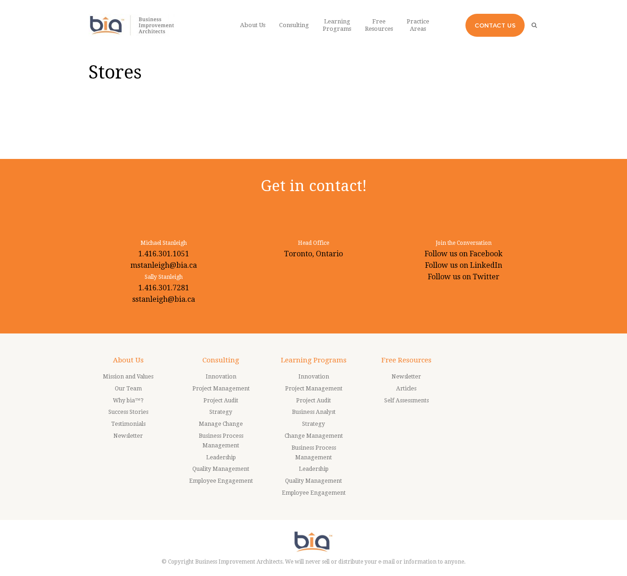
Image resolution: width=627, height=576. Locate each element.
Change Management (314, 436)
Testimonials (128, 424)
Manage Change (221, 424)
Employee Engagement (221, 481)
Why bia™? (128, 400)
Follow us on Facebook (464, 253)
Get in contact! (314, 186)
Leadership (221, 457)
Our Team (128, 388)
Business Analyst (314, 412)
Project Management (221, 388)
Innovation (221, 376)
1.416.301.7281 (163, 287)
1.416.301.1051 (163, 253)
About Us (128, 360)
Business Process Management (221, 441)
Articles (406, 388)
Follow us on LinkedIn (463, 265)
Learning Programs (314, 360)
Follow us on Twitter (463, 276)
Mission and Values (128, 376)
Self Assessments (406, 400)
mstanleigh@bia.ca (163, 265)
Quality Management (220, 469)
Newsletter (128, 436)
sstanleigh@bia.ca (163, 299)
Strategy (220, 412)
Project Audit (220, 400)
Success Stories (128, 412)
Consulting (220, 360)
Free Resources (406, 360)
